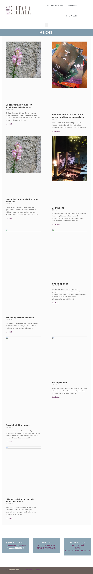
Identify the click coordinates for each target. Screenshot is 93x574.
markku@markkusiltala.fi (15, 545)
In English (71, 16)
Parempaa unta (59, 383)
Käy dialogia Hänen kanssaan (20, 318)
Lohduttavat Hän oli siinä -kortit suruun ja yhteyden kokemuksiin (68, 116)
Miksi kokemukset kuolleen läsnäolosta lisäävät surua (19, 106)
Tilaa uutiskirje (55, 6)
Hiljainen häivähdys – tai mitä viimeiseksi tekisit (20, 500)
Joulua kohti (58, 208)
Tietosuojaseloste (32, 570)
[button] (46, 25)
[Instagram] (84, 10)
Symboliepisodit (60, 284)
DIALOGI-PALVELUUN (46, 548)
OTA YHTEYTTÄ (77, 545)
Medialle (72, 6)
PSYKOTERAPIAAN (46, 545)
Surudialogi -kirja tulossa (18, 425)
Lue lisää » (9, 124)
